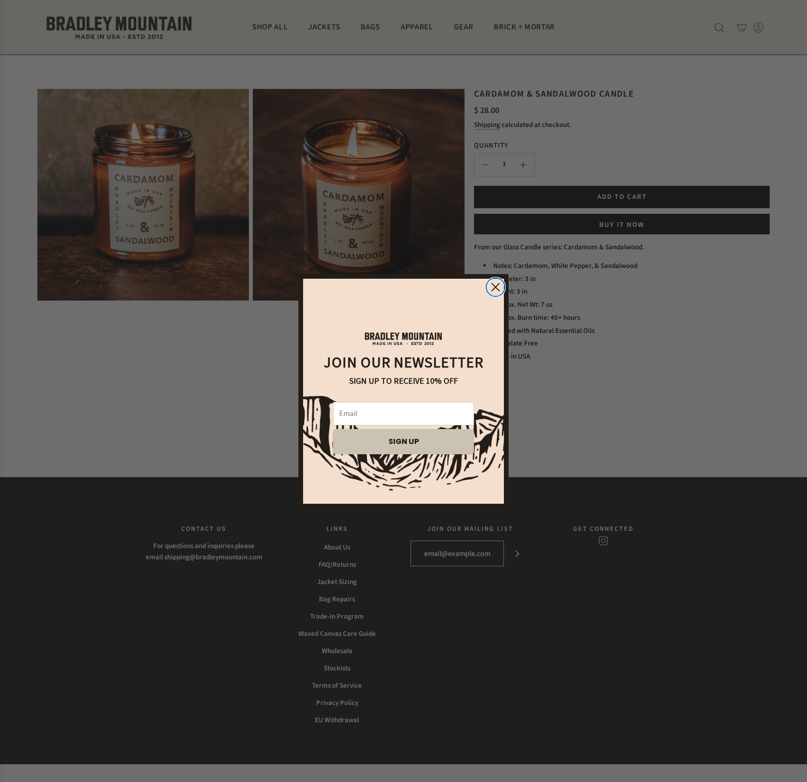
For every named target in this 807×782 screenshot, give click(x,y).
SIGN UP (404, 441)
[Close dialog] (495, 287)
